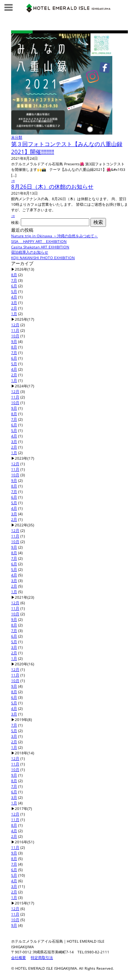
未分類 (16, 137)
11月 (15, 330)
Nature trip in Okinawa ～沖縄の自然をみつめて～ (54, 235)
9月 (14, 341)
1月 (14, 313)
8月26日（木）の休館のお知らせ (52, 186)
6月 (14, 285)
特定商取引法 (42, 957)
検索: (15, 222)
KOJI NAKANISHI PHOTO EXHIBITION (43, 257)
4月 (14, 297)
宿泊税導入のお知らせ (29, 252)
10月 (15, 335)
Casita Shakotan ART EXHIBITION (40, 246)
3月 (14, 302)
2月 (14, 308)
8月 (14, 274)
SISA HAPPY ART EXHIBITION (39, 241)
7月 (14, 280)
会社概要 (18, 957)
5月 (14, 291)
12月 (15, 324)
